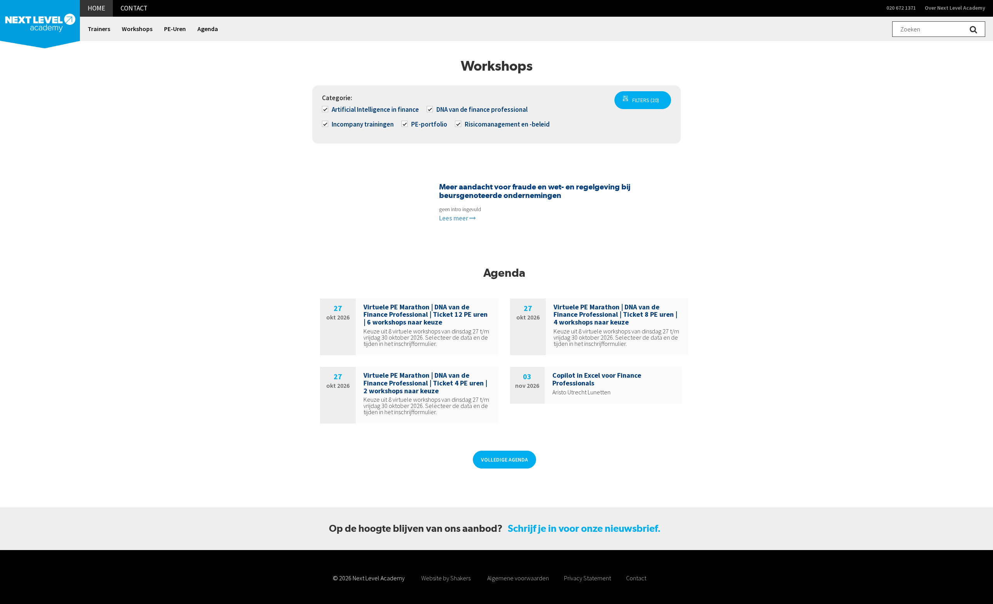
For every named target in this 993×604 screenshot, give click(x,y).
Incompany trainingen (363, 124)
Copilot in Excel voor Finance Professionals (596, 379)
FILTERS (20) (645, 100)
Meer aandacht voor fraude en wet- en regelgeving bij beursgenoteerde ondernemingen (534, 191)
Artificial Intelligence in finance (375, 109)
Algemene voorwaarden (518, 578)
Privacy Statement (587, 578)
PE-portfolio (429, 124)
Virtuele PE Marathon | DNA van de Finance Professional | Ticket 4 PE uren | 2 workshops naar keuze (425, 383)
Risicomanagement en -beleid (507, 124)
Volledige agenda (504, 459)
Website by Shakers (446, 578)
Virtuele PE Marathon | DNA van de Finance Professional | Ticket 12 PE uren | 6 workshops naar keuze (425, 314)
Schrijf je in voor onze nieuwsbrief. (584, 528)
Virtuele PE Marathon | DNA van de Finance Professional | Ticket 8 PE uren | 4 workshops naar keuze (615, 314)
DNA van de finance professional (482, 109)
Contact (636, 578)
